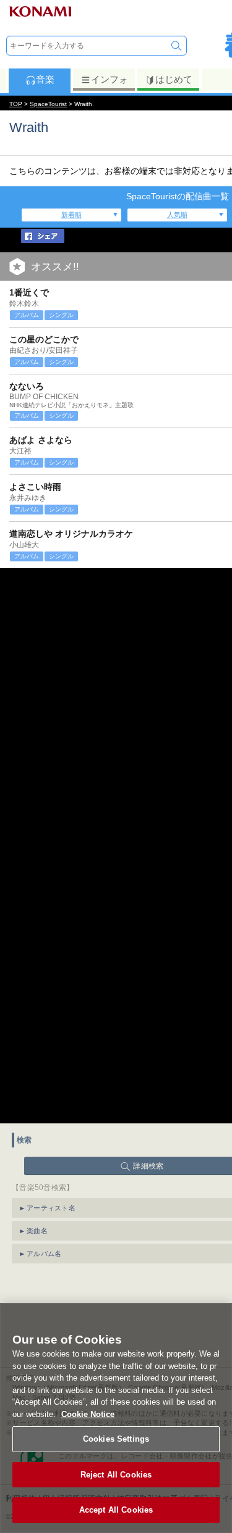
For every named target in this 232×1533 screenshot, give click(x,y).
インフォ (109, 79)
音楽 (45, 79)
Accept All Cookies (116, 1509)
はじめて (173, 79)
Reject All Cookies (116, 1474)
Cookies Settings (116, 1439)
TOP (15, 104)
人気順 (177, 214)
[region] (116, 1418)
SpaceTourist (48, 104)
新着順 (71, 214)
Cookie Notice (87, 1414)
